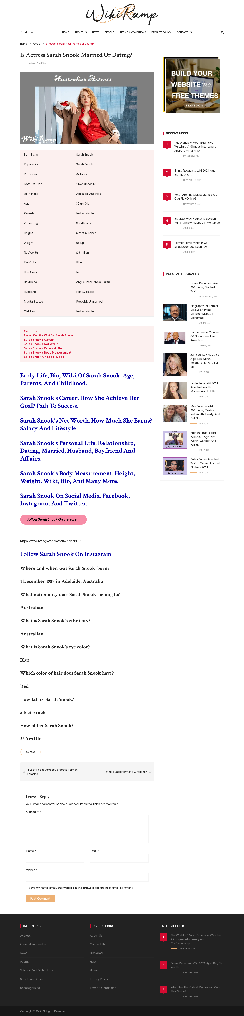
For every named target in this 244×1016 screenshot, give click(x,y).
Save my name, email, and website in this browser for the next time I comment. (81, 888)
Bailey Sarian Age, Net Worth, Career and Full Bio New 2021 (205, 463)
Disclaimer (97, 953)
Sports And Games (33, 979)
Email (94, 851)
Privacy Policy (161, 32)
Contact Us (184, 32)
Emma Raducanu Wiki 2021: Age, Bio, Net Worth (204, 287)
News (95, 32)
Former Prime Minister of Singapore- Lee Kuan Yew (204, 336)
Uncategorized (30, 988)
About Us (81, 32)
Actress (25, 935)
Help (93, 962)
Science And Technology (36, 970)
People (109, 32)
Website (31, 870)
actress (30, 751)
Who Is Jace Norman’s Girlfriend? (126, 771)
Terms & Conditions (133, 32)
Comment (33, 812)
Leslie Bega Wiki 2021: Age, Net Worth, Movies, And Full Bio (204, 387)
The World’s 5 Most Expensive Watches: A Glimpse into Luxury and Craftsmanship (195, 147)
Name (31, 851)
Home (65, 32)
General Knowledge (33, 944)
